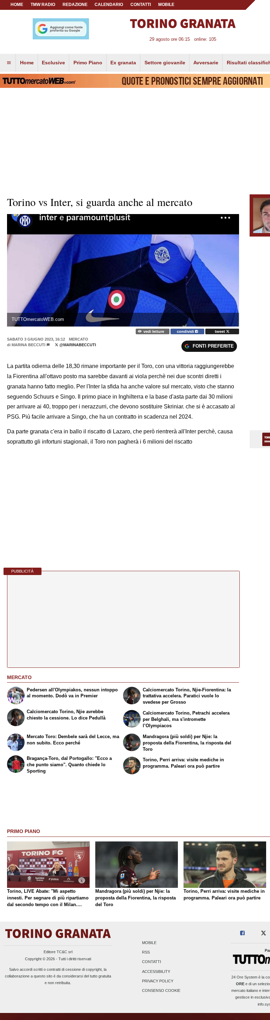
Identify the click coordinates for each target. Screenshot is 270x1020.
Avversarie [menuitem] (205, 62)
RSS (146, 952)
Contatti (151, 962)
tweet (220, 331)
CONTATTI (140, 4)
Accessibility (156, 971)
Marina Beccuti (28, 345)
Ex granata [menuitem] (123, 62)
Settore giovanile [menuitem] (164, 62)
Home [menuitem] (27, 62)
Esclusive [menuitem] (53, 62)
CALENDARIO (109, 4)
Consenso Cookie (161, 990)
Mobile (149, 943)
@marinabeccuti (77, 345)
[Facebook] (242, 933)
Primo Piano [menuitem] (87, 62)
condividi (186, 331)
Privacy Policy (157, 981)
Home (17, 4)
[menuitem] (9, 63)
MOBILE (166, 4)
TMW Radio (43, 4)
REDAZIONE (75, 4)
